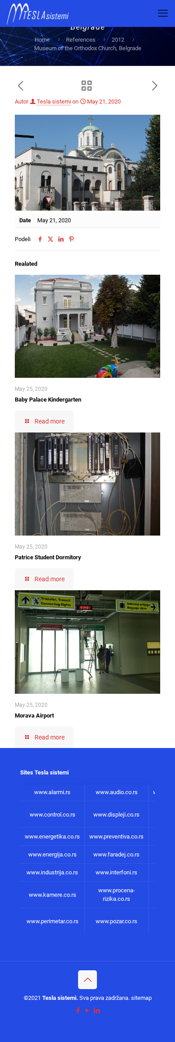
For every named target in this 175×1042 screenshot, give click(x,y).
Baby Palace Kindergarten (48, 399)
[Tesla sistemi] (40, 13)
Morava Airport (34, 715)
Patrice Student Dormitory (48, 557)
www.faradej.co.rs (116, 854)
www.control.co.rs (52, 814)
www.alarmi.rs (52, 792)
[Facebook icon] (78, 1011)
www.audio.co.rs (117, 792)
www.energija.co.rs (52, 854)
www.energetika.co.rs (52, 836)
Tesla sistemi (54, 101)
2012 (118, 39)
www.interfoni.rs (116, 872)
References (81, 39)
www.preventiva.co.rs (116, 836)
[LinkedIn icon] (97, 1011)
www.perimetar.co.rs (52, 921)
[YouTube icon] (87, 1011)
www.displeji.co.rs (116, 814)
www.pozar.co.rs (116, 921)
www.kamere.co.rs (52, 894)
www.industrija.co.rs (52, 872)
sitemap (141, 997)
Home (42, 39)
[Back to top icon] (87, 979)
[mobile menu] (163, 13)
